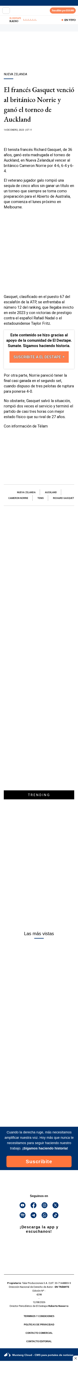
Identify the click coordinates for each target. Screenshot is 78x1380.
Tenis (40, 498)
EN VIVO (70, 20)
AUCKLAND (51, 492)
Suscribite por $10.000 (63, 10)
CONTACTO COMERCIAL (39, 1333)
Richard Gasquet (63, 498)
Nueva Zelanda (26, 492)
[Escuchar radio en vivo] (5, 20)
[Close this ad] (75, 1358)
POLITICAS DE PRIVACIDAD (39, 1324)
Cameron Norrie (18, 498)
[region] (39, 58)
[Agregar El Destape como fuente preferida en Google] (39, 137)
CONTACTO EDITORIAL (39, 1341)
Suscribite (39, 1161)
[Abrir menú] (6, 10)
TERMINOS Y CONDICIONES (39, 1316)
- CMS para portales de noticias (42, 1355)
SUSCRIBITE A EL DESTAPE (37, 357)
